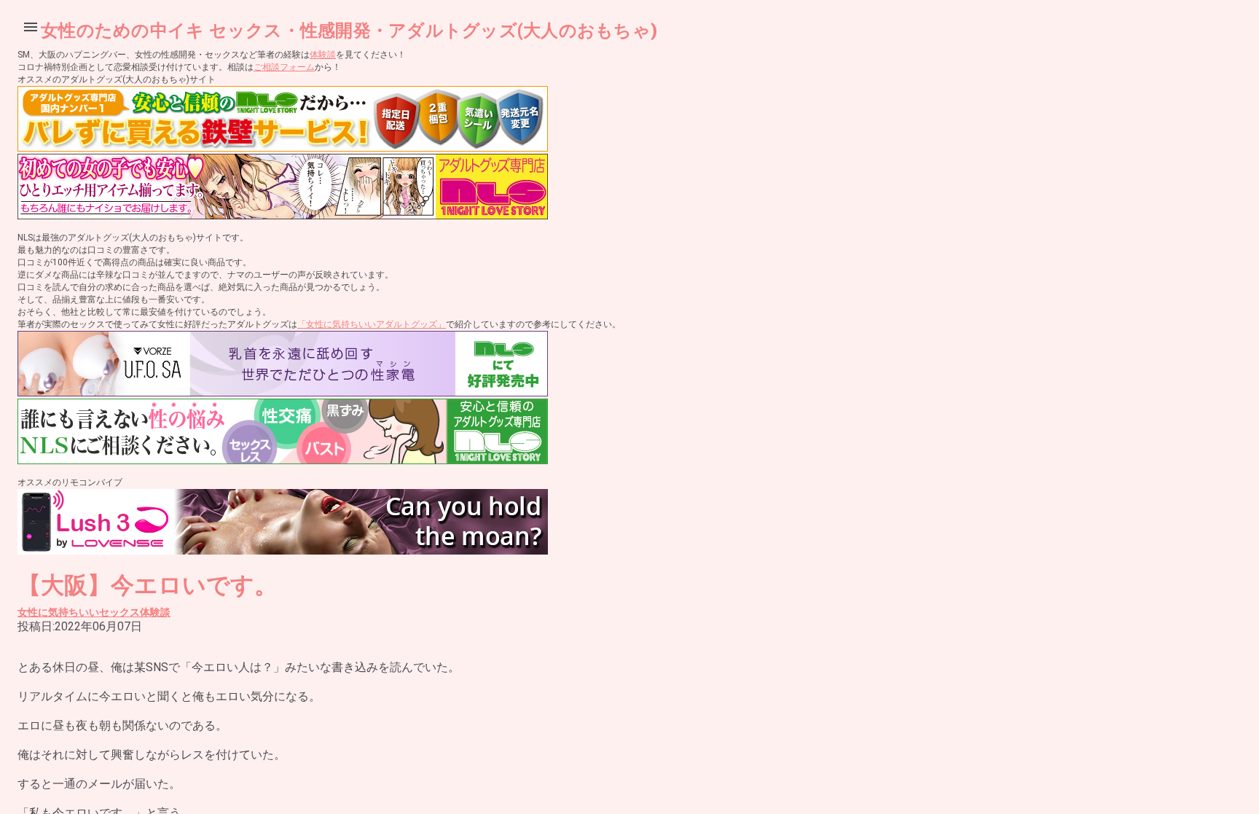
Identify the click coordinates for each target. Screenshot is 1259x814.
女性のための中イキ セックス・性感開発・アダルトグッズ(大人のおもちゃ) (349, 30)
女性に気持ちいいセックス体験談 (93, 612)
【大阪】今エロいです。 (147, 585)
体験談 (323, 55)
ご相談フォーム (284, 67)
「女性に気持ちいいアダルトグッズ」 (371, 324)
